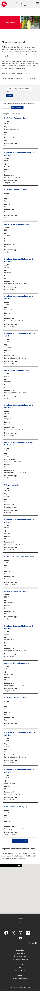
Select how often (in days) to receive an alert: (18, 104)
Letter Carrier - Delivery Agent (16, 224)
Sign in (23, 5)
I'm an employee (20, 956)
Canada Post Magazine (20, 978)
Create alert (17, 107)
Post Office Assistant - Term (15, 118)
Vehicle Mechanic (11, 485)
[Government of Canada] (33, 943)
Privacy (20, 919)
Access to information (20, 923)
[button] (33, 4)
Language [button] (19, 3)
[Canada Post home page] (4, 4)
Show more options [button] (14, 92)
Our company (20, 953)
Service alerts (20, 970)
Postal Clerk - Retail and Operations (19, 557)
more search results (20, 841)
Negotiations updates (20, 959)
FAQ (20, 967)
